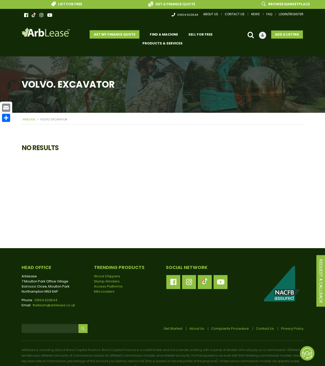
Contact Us (235, 14)
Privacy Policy (292, 328)
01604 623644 (187, 15)
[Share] (6, 118)
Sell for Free (200, 34)
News (255, 14)
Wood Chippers (107, 276)
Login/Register (291, 14)
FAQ (269, 14)
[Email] (6, 108)
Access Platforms (108, 286)
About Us (210, 14)
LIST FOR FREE (62, 4)
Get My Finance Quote (114, 34)
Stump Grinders (107, 281)
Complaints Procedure (230, 328)
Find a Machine (164, 34)
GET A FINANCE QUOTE (167, 4)
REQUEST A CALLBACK (320, 281)
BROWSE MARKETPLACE (281, 4)
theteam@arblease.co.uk (54, 305)
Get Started (173, 328)
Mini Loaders (104, 291)
